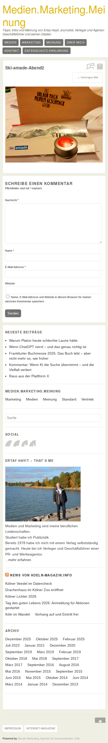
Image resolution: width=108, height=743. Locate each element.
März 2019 (45, 652)
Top (96, 720)
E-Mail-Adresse (15, 267)
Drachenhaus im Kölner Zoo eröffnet (34, 590)
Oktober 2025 (47, 639)
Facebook (8, 443)
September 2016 (40, 665)
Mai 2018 (39, 658)
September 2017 (65, 658)
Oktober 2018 (16, 658)
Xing (32, 443)
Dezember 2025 (18, 639)
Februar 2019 (70, 652)
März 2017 (13, 665)
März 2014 (13, 684)
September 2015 (69, 671)
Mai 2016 (12, 671)
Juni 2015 (13, 678)
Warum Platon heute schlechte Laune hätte (43, 340)
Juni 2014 (80, 678)
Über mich (75, 42)
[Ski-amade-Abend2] (54, 161)
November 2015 (38, 671)
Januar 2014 (37, 684)
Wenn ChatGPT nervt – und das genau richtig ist (47, 347)
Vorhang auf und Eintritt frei (56, 614)
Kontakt (12, 50)
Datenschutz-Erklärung (47, 50)
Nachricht (12, 200)
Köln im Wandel (17, 614)
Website (10, 283)
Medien (11, 42)
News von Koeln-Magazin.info (41, 575)
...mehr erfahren (18, 560)
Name (9, 250)
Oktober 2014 (57, 678)
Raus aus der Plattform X (29, 376)
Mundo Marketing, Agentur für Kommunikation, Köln (49, 738)
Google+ (16, 443)
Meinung (53, 42)
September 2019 (18, 652)
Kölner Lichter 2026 (20, 596)
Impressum (13, 728)
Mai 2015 (33, 678)
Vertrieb (87, 399)
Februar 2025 (74, 639)
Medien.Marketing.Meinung (54, 15)
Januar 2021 (35, 645)
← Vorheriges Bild (87, 77)
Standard (69, 399)
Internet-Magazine (40, 728)
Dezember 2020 (62, 645)
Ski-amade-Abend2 (24, 68)
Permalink (90, 66)
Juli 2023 (12, 645)
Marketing (31, 42)
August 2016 (69, 665)
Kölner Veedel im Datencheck (28, 583)
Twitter (24, 443)
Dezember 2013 (65, 684)
